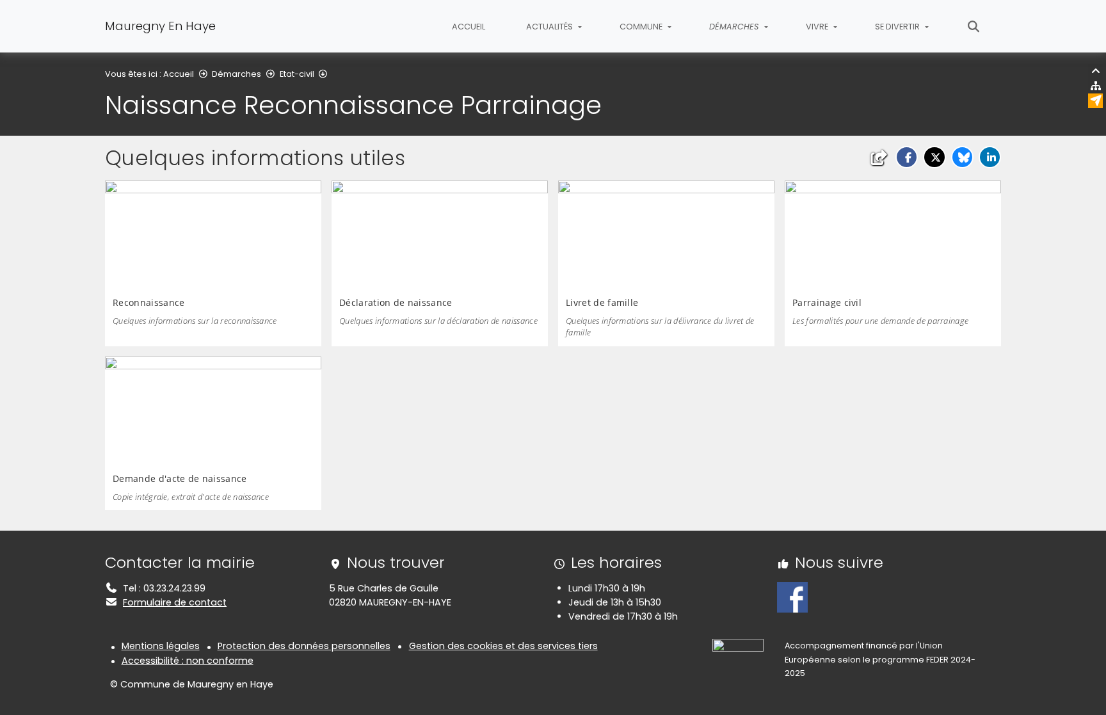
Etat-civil (297, 73)
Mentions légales (161, 645)
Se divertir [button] (898, 26)
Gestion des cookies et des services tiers (503, 645)
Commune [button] (642, 26)
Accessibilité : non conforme (187, 660)
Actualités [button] (550, 26)
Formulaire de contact (175, 602)
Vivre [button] (818, 26)
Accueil (468, 26)
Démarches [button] (735, 26)
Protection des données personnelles (304, 645)
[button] (906, 157)
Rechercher (974, 26)
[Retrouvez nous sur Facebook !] (792, 596)
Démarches (236, 73)
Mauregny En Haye (160, 26)
